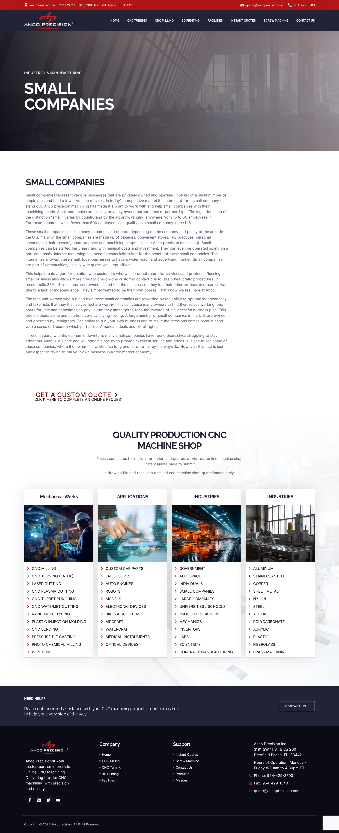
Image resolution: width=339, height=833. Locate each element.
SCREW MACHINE (276, 20)
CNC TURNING (137, 20)
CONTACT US (305, 20)
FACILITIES (215, 20)
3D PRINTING (190, 20)
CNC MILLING (164, 20)
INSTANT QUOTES (243, 20)
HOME (114, 20)
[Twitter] (49, 800)
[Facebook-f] (30, 800)
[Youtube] (58, 800)
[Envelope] (39, 800)
